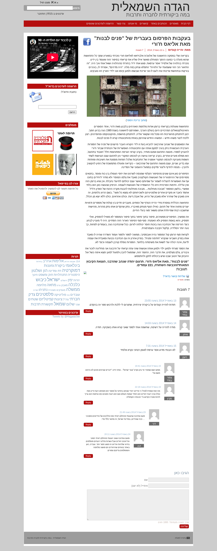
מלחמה (41, 285)
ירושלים (64, 280)
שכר (77, 304)
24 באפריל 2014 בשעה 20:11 (117, 434)
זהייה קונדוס (175, 49)
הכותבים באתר (159, 23)
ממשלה (73, 289)
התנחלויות (60, 274)
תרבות (36, 304)
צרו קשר (120, 23)
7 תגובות (139, 50)
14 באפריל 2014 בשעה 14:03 (160, 323)
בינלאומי (72, 265)
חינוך (35, 274)
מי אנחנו (132, 23)
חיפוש (76, 8)
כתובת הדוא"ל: (68, 91)
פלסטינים (45, 294)
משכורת (52, 290)
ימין (70, 280)
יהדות (76, 280)
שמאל (60, 303)
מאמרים (174, 23)
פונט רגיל (45, 2)
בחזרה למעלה (180, 538)
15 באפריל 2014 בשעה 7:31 (161, 345)
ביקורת (60, 265)
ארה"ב (47, 261)
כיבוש (41, 279)
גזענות (49, 265)
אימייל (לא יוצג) (139, 485)
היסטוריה (74, 274)
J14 (78, 261)
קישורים (144, 23)
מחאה (51, 285)
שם (146, 479)
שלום (70, 304)
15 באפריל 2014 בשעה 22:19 (148, 387)
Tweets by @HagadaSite (66, 316)
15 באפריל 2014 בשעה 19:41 (148, 366)
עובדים (75, 294)
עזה (68, 295)
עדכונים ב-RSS (55, 13)
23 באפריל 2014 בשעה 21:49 (133, 412)
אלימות (58, 261)
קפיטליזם (46, 299)
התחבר (41, 13)
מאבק (64, 285)
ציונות (58, 299)
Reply (88, 311)
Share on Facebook (87, 42)
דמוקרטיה (71, 270)
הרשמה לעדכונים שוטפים (100, 23)
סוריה (35, 290)
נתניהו (43, 290)
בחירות (39, 261)
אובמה (72, 261)
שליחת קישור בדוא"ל (174, 276)
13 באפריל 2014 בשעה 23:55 (160, 300)
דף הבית (185, 23)
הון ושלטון (40, 270)
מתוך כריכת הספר (136, 120)
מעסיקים (60, 290)
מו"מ (59, 285)
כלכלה (74, 284)
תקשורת (47, 304)
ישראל (53, 279)
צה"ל (66, 299)
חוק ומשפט (45, 274)
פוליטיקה (60, 294)
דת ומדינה (54, 271)
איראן (66, 262)
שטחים (33, 299)
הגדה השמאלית (151, 6)
